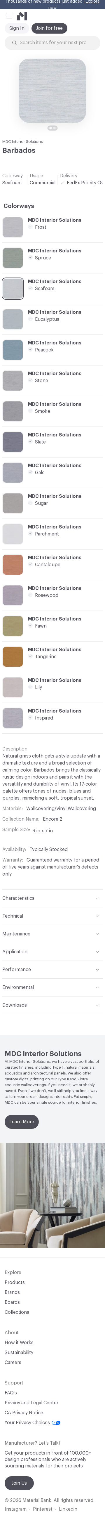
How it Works (19, 1342)
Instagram (16, 1509)
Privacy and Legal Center (31, 1403)
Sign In (16, 28)
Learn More (21, 1121)
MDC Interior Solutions (22, 141)
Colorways (19, 206)
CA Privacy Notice (24, 1412)
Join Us (19, 1483)
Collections (17, 1312)
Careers (13, 1362)
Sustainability (19, 1352)
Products (15, 1282)
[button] (9, 16)
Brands (12, 1292)
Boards (12, 1302)
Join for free (49, 28)
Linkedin (68, 1509)
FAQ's (11, 1393)
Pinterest (42, 1509)
